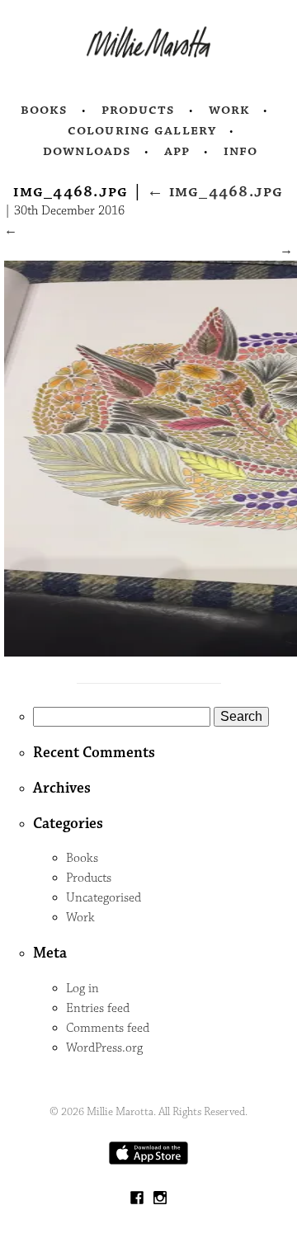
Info (241, 151)
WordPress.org (104, 1048)
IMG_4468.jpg (215, 191)
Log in (82, 988)
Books (44, 110)
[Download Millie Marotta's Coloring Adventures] (148, 1161)
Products (138, 110)
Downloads (87, 151)
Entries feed (98, 1008)
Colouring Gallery (142, 130)
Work (230, 110)
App (177, 151)
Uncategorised (103, 898)
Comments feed (107, 1028)
